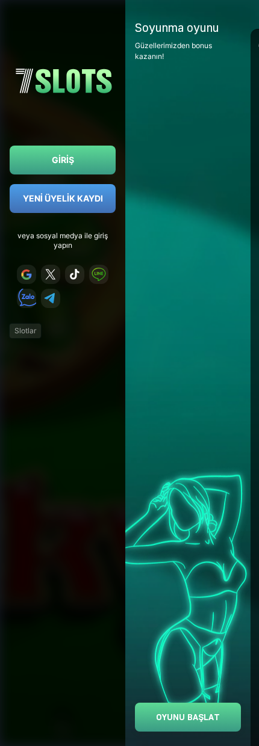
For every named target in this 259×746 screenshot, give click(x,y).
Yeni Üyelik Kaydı (63, 198)
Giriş (63, 160)
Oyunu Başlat (188, 717)
